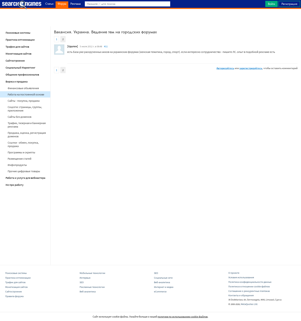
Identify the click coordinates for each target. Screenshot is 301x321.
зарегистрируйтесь (250, 68)
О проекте (233, 272)
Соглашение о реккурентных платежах (249, 291)
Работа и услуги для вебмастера (25, 178)
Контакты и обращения (241, 295)
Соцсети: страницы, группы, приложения (25, 108)
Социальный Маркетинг (20, 67)
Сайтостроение (15, 60)
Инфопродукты (17, 165)
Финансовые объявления (23, 88)
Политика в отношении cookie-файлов (249, 286)
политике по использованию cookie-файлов (183, 316)
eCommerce (160, 291)
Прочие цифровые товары (24, 171)
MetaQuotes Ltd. (249, 304)
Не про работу (15, 184)
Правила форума (14, 296)
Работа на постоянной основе (26, 94)
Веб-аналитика (88, 291)
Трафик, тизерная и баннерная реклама (27, 124)
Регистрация (289, 4)
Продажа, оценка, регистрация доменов (27, 134)
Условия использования (241, 277)
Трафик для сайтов (17, 46)
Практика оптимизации (20, 39)
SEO (82, 282)
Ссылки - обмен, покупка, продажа (23, 144)
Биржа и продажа (17, 81)
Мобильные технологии (92, 273)
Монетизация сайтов (18, 53)
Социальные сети (163, 277)
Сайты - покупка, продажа (24, 100)
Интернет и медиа (163, 287)
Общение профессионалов (22, 74)
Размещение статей (19, 158)
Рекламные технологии (92, 287)
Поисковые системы (18, 32)
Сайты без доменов (19, 116)
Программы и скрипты (21, 152)
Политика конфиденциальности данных (249, 281)
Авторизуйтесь (225, 68)
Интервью (85, 277)
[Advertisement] (150, 17)
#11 (106, 46)
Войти (271, 4)
